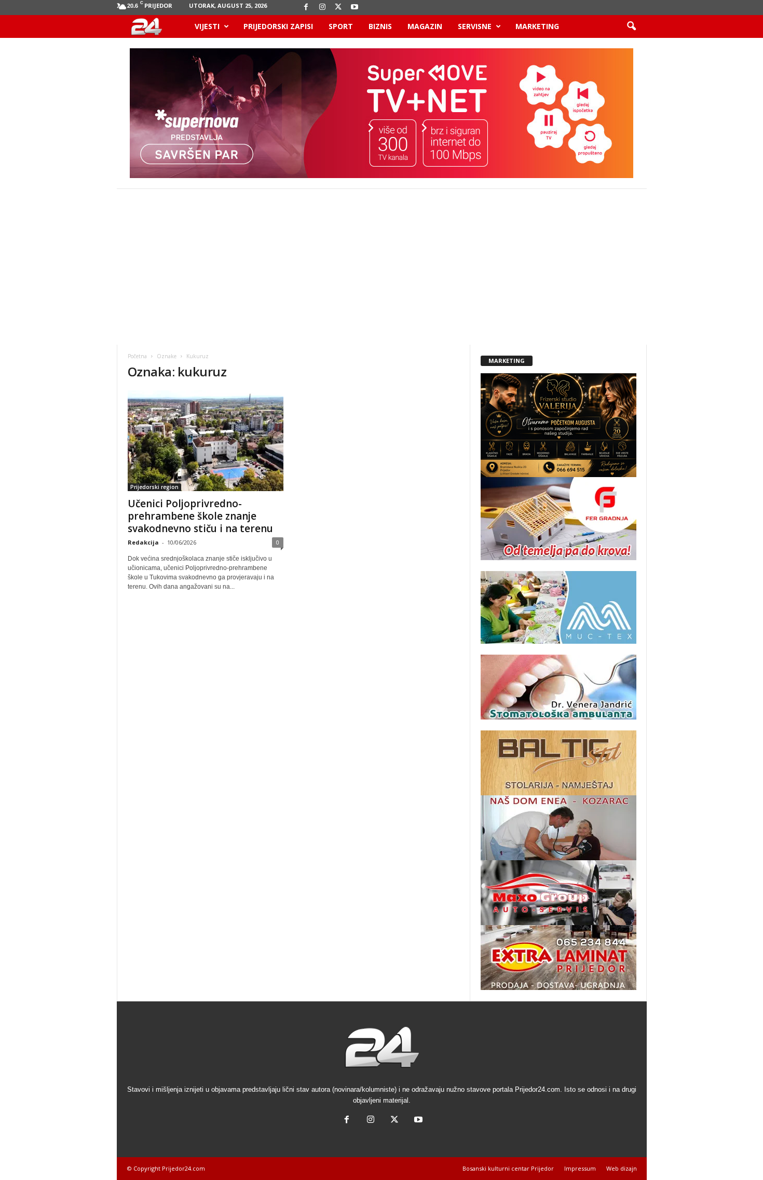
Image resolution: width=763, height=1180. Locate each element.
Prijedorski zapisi (278, 26)
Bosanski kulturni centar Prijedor (508, 1168)
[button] (631, 26)
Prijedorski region (154, 487)
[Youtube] (354, 7)
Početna (137, 356)
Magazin (424, 26)
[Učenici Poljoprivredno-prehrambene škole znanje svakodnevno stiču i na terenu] (205, 440)
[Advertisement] (381, 267)
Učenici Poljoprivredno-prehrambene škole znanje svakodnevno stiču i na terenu (200, 516)
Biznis (380, 26)
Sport (341, 26)
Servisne (475, 26)
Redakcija (143, 542)
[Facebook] (306, 7)
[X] (338, 7)
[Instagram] (322, 7)
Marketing (537, 26)
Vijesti (207, 26)
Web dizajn (621, 1168)
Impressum (580, 1168)
